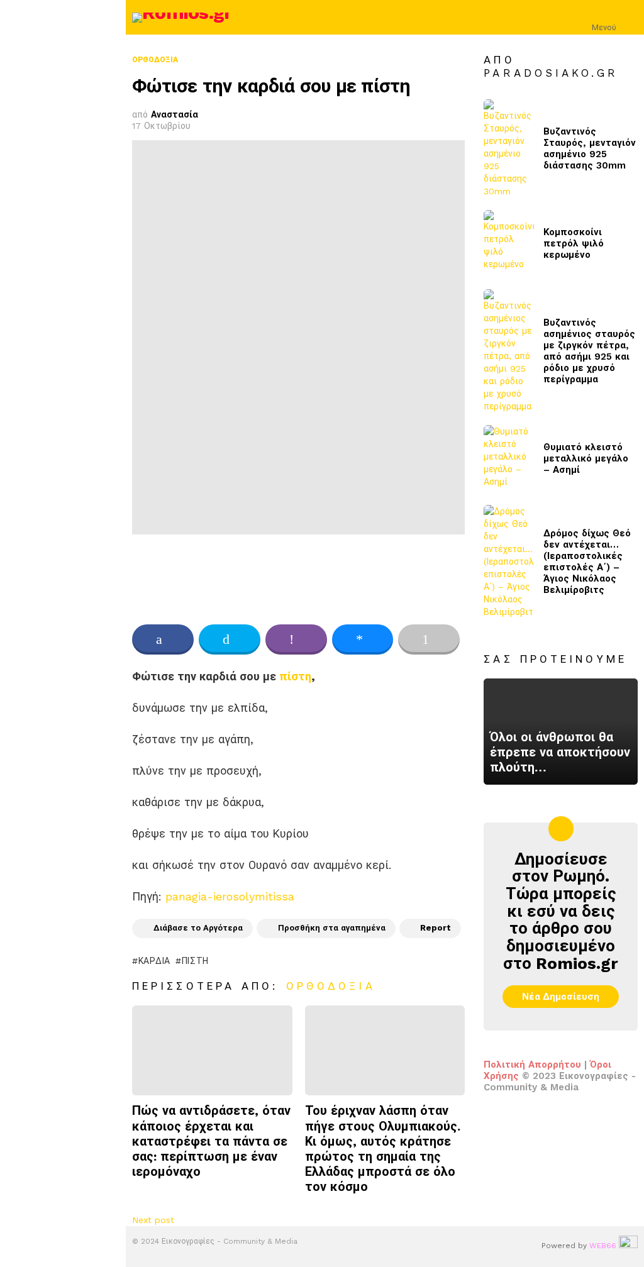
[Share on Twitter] (229, 639)
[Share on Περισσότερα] (429, 639)
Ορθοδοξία (330, 986)
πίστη (295, 676)
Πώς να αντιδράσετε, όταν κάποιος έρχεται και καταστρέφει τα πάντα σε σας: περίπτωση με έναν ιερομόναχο (211, 1141)
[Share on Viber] (296, 639)
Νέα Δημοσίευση (560, 996)
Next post (153, 1220)
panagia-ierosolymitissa (228, 896)
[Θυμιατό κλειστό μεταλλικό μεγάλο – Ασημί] (509, 458)
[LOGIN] (630, 17)
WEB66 (602, 1245)
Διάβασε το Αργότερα (198, 927)
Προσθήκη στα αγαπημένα (332, 927)
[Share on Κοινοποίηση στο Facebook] (163, 639)
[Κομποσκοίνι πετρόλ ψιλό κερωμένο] (509, 243)
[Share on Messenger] (363, 639)
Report (435, 927)
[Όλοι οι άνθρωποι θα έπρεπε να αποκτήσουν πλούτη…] (561, 731)
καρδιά (154, 961)
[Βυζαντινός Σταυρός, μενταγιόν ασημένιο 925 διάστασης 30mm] (509, 148)
